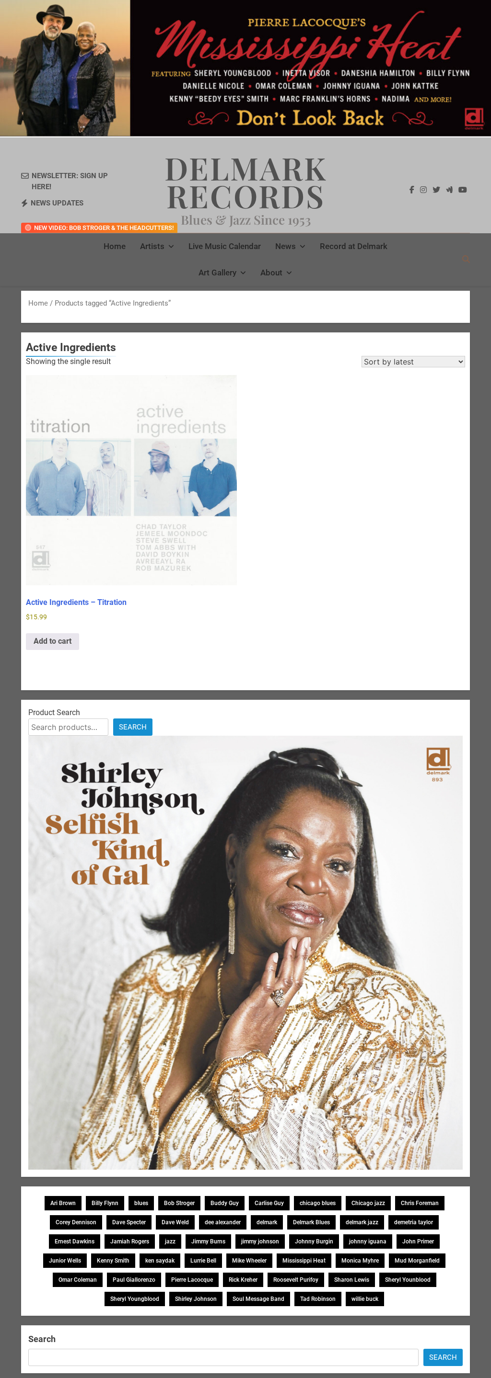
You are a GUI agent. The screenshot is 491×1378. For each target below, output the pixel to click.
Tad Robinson (318, 1299)
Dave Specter (129, 1222)
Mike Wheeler (249, 1260)
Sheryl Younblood (408, 1279)
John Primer (418, 1241)
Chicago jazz (368, 1203)
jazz (170, 1241)
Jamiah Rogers (129, 1241)
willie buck (364, 1299)
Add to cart (52, 641)
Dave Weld (175, 1222)
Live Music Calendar (224, 246)
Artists (152, 246)
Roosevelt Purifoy (295, 1279)
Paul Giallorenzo (134, 1279)
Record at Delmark (353, 246)
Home (115, 246)
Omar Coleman (77, 1279)
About (271, 272)
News (285, 246)
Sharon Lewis (351, 1279)
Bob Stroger (179, 1203)
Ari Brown (63, 1203)
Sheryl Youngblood (134, 1299)
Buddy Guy (224, 1203)
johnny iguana (367, 1241)
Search (133, 727)
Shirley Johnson (196, 1299)
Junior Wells (65, 1260)
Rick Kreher (243, 1279)
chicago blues (318, 1203)
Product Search (54, 712)
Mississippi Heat (304, 1260)
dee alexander (223, 1222)
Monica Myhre (360, 1260)
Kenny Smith (113, 1260)
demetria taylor (413, 1222)
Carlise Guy (269, 1203)
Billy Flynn (105, 1203)
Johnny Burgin (314, 1241)
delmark (267, 1222)
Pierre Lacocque (192, 1279)
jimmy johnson (260, 1241)
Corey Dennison (76, 1222)
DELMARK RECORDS (245, 181)
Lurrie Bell (203, 1260)
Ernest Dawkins (74, 1241)
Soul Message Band (258, 1299)
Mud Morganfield (417, 1260)
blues (141, 1203)
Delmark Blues (311, 1222)
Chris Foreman (420, 1203)
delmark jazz (362, 1222)
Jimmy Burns (208, 1241)
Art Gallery (217, 272)
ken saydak (160, 1260)
